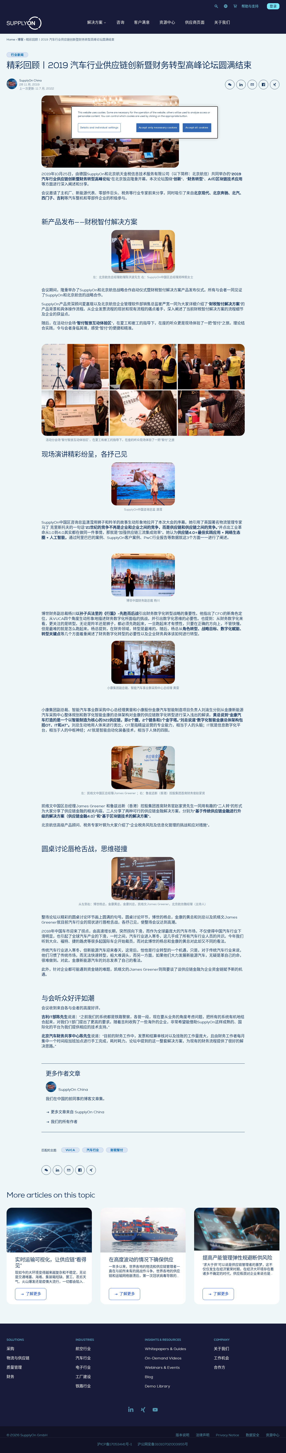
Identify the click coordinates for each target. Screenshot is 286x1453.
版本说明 (182, 1435)
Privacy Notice (227, 1435)
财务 (10, 1377)
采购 (10, 1349)
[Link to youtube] (155, 1411)
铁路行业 (83, 1386)
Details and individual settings (99, 127)
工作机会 (221, 1358)
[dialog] (145, 122)
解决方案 (94, 23)
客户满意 (142, 23)
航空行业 (83, 1349)
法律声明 (202, 1435)
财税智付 (117, 1150)
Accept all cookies (196, 127)
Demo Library (157, 1386)
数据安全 (252, 1435)
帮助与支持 (250, 6)
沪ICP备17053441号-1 (114, 1444)
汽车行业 (93, 1150)
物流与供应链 (18, 1358)
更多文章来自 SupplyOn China (75, 1112)
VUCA (70, 1150)
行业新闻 (17, 54)
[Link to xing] (143, 1411)
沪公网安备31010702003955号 (163, 1444)
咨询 (120, 23)
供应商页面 (195, 23)
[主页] (24, 23)
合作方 (219, 1367)
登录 (273, 6)
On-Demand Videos (163, 1358)
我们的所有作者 (62, 1122)
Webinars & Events (162, 1367)
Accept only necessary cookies (158, 127)
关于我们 (222, 23)
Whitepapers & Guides (165, 1349)
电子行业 (83, 1367)
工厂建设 (83, 1377)
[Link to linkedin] (130, 1411)
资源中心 (167, 23)
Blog (149, 1377)
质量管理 (14, 1367)
